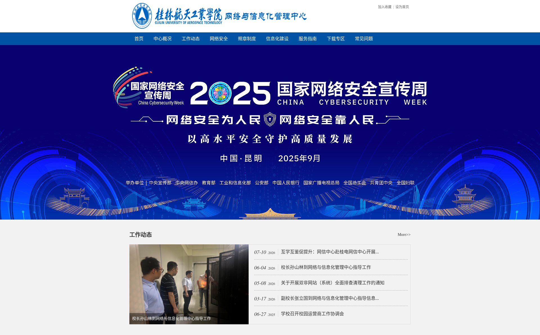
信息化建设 (277, 38)
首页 (138, 38)
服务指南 (308, 38)
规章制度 (247, 38)
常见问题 (364, 38)
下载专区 (336, 38)
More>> (404, 235)
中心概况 (163, 38)
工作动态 (191, 38)
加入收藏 (385, 7)
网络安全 (219, 38)
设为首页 (402, 7)
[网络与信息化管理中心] (220, 31)
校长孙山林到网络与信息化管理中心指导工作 (171, 318)
